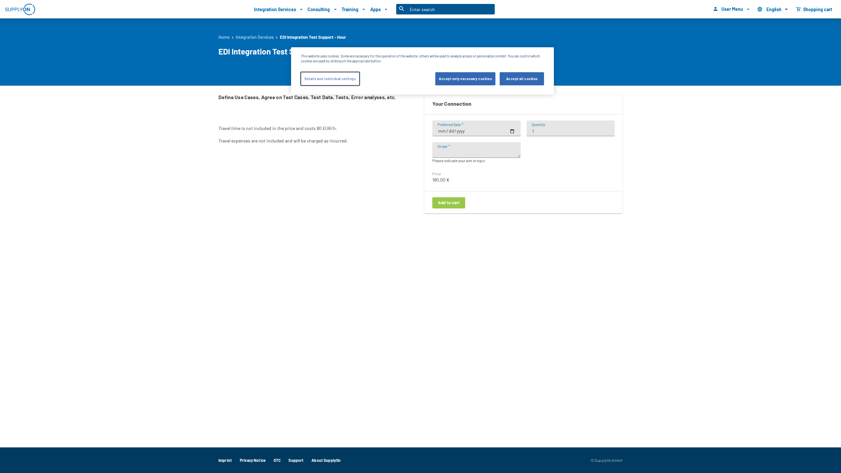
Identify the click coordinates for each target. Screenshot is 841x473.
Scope (442, 146)
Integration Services (255, 37)
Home (224, 37)
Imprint (225, 460)
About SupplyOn (326, 460)
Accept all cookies (522, 79)
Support (296, 460)
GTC (277, 460)
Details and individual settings (330, 79)
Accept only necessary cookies (465, 79)
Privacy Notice (253, 460)
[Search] (401, 9)
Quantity (538, 124)
